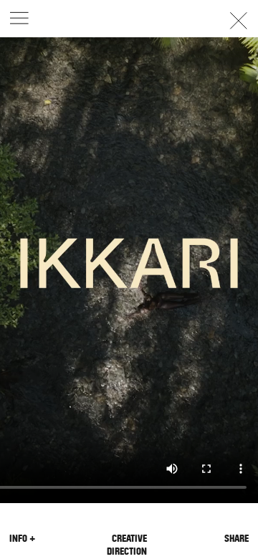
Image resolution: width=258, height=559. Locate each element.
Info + (22, 538)
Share (236, 538)
